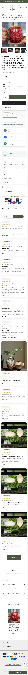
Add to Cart (18, 672)
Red (14, 86)
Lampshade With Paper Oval (7, 306)
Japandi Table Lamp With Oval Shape (9, 283)
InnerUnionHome (11, 667)
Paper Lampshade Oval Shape (7, 264)
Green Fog (4, 91)
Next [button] (25, 35)
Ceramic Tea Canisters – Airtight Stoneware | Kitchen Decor (13, 246)
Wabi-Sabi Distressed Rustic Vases (8, 378)
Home (3, 14)
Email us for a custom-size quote (10, 117)
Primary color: (6, 82)
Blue (4, 86)
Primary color (4, 671)
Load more (14, 557)
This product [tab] (9, 216)
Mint (9, 86)
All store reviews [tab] (18, 216)
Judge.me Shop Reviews (6, 394)
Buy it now (14, 102)
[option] (14, 34)
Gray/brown (20, 86)
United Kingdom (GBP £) (13, 664)
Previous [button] (3, 35)
